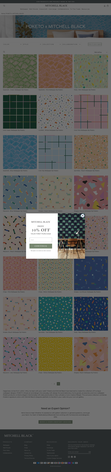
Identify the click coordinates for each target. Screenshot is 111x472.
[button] (40, 246)
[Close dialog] (82, 215)
